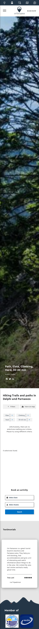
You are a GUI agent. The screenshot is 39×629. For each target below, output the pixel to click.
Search (19, 512)
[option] (19, 564)
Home (7, 374)
